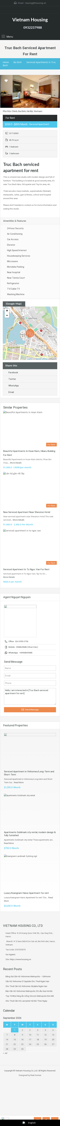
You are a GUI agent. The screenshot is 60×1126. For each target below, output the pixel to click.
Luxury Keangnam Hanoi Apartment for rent (26, 893)
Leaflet (29, 359)
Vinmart (46, 191)
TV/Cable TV (13, 289)
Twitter (12, 379)
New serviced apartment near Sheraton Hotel (26, 512)
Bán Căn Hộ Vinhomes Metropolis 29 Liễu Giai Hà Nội (29, 991)
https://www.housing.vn (20, 959)
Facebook (13, 372)
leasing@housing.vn (35, 3)
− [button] (7, 315)
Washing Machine (15, 294)
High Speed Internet (17, 250)
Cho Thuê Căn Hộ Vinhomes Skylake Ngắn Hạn (26, 986)
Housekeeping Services (18, 256)
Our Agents (10, 954)
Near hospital (13, 272)
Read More (19, 782)
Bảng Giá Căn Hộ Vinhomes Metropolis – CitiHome (28, 976)
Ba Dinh (18, 62)
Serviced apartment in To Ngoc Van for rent (26, 569)
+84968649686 (25, 653)
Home (6, 62)
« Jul (5, 1053)
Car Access (12, 239)
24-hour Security (15, 228)
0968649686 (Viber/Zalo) (27, 647)
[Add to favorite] (6, 82)
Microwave (12, 261)
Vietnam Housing (30, 20)
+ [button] (7, 310)
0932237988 (32, 27)
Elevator (11, 245)
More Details (16, 462)
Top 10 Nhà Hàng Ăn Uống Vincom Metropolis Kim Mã (30, 996)
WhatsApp (13, 385)
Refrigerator (13, 283)
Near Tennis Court (16, 278)
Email (11, 392)
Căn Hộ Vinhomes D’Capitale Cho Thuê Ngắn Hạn (27, 981)
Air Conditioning (14, 234)
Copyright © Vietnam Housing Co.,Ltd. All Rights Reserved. (30, 1071)
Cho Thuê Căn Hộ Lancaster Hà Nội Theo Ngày (26, 1001)
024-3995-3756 (21, 641)
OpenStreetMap (41, 359)
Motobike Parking (15, 267)
